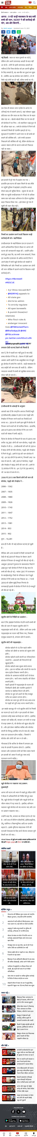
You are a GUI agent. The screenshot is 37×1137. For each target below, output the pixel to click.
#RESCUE (9, 282)
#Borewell (17, 278)
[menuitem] (6, 7)
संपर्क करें (19, 1126)
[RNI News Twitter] (18, 1113)
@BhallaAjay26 (12, 330)
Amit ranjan (8, 28)
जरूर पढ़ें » (5, 992)
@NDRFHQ (13, 293)
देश (26, 7)
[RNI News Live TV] (30, 3)
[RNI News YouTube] (24, 1113)
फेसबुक (8, 842)
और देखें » (5, 1045)
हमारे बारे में (12, 1126)
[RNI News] (8, 4)
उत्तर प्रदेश (12, 7)
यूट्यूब (13, 842)
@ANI (23, 330)
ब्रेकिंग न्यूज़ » (6, 909)
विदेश (30, 7)
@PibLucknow (12, 334)
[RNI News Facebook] (13, 1113)
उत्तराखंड (20, 7)
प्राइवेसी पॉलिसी (29, 1126)
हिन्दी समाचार (4, 12)
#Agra (8, 278)
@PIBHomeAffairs (19, 327)
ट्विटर (19, 842)
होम (6, 7)
